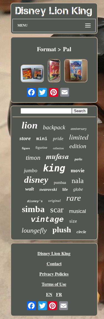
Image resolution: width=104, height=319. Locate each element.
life (65, 189)
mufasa (57, 156)
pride (58, 138)
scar (57, 209)
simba (33, 209)
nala (78, 181)
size (73, 221)
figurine (41, 147)
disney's (35, 201)
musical (77, 211)
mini (41, 139)
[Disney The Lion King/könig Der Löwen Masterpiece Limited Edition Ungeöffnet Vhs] (76, 71)
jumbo (30, 170)
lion (29, 125)
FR (59, 294)
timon (33, 157)
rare (73, 198)
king (54, 168)
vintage (47, 219)
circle (81, 232)
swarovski (48, 189)
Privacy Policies (54, 274)
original (54, 201)
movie (77, 170)
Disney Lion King (53, 253)
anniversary (79, 129)
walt (29, 189)
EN (49, 294)
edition (77, 146)
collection (58, 148)
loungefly (34, 230)
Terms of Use (54, 284)
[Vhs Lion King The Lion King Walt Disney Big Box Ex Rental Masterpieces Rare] (54, 71)
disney (36, 180)
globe (78, 189)
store (25, 138)
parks (78, 159)
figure (26, 148)
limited (78, 137)
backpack (54, 127)
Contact (54, 263)
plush (61, 229)
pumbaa (60, 183)
